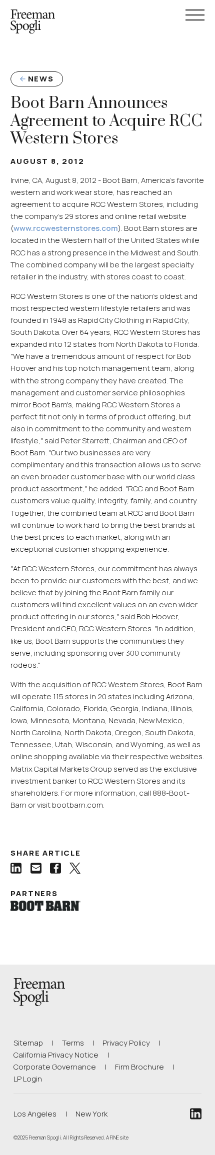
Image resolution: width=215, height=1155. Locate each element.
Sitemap (28, 1043)
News (41, 78)
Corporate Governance (55, 1067)
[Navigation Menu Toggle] (195, 14)
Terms (73, 1043)
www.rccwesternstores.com (66, 228)
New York (92, 1114)
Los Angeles (35, 1114)
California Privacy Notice (56, 1054)
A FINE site (117, 1137)
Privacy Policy (126, 1043)
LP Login (28, 1078)
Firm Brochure (139, 1066)
